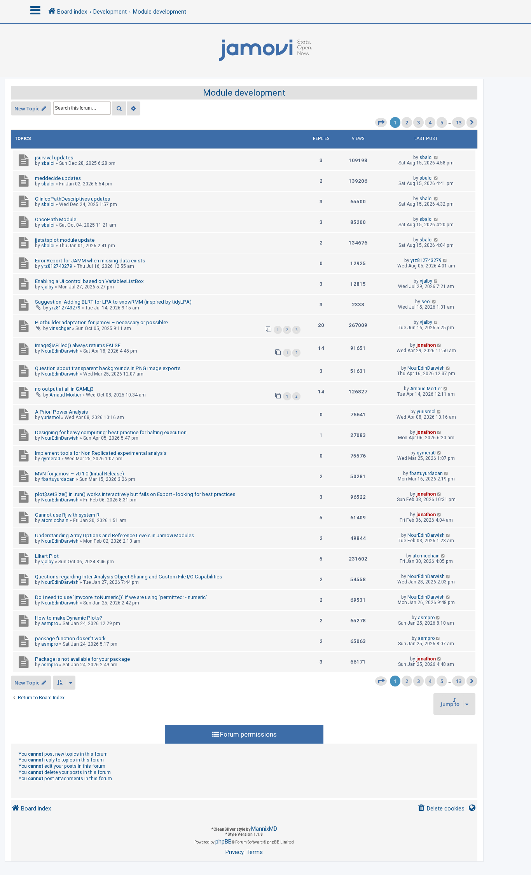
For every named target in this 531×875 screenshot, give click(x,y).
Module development (244, 93)
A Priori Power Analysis (61, 412)
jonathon (426, 345)
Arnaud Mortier (65, 395)
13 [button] (458, 122)
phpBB (223, 841)
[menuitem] (441, 808)
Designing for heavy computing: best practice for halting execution (111, 432)
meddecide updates (58, 178)
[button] (381, 122)
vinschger (60, 328)
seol (426, 301)
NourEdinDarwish (60, 351)
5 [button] (441, 122)
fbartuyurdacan (58, 479)
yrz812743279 (56, 266)
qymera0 (50, 458)
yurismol (50, 417)
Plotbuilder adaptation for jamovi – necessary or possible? (102, 322)
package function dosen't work (70, 638)
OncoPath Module (55, 219)
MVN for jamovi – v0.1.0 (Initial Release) (79, 474)
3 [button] (418, 122)
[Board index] (265, 50)
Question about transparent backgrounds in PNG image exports (107, 368)
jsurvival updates (54, 158)
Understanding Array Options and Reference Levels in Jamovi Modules (114, 535)
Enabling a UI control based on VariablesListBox (89, 281)
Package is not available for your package (82, 659)
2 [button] (406, 122)
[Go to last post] (436, 157)
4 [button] (430, 122)
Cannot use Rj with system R (67, 515)
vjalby (47, 287)
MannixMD (264, 828)
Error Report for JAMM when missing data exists (90, 261)
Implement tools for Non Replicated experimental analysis (100, 453)
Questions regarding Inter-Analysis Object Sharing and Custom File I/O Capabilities (128, 577)
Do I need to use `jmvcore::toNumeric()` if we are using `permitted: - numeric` (121, 597)
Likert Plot (47, 556)
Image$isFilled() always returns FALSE (78, 345)
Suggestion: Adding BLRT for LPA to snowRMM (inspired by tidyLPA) (113, 302)
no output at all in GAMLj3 (64, 389)
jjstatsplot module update (64, 240)
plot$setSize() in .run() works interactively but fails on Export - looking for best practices (135, 494)
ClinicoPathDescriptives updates (72, 199)
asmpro (49, 623)
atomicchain (54, 520)
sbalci (47, 163)
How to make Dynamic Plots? (68, 618)
